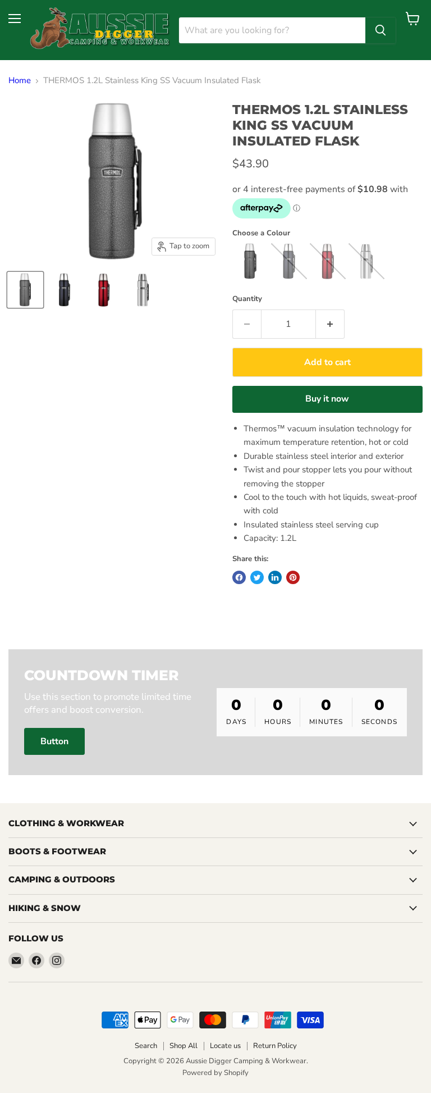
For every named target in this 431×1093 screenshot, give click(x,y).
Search (146, 1046)
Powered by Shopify (215, 1073)
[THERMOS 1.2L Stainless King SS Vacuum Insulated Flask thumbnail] (25, 290)
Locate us (225, 1046)
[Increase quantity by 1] (330, 324)
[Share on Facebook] (239, 577)
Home (19, 80)
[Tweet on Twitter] (257, 577)
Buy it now (327, 399)
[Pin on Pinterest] (293, 577)
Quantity (247, 299)
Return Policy (275, 1046)
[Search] (380, 30)
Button (54, 741)
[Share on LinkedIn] (275, 577)
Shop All (183, 1046)
